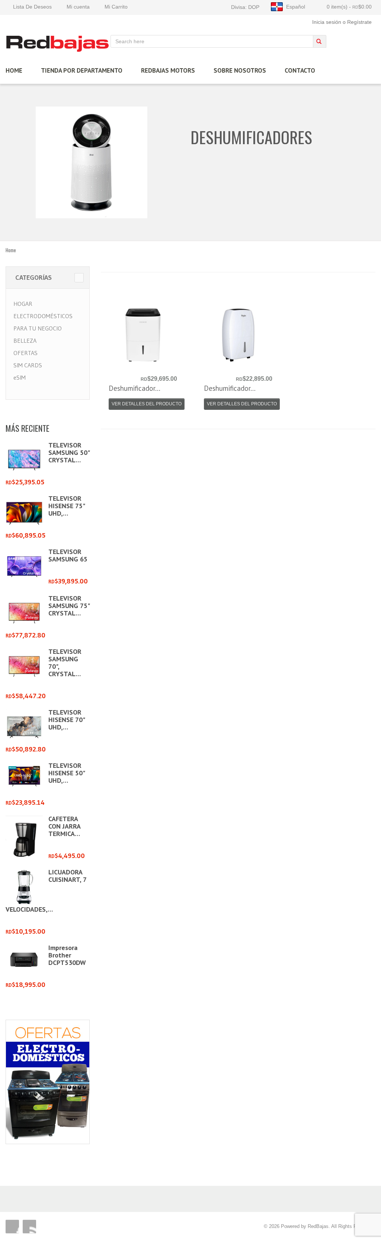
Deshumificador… (134, 388)
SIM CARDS (27, 365)
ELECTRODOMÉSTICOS (43, 316)
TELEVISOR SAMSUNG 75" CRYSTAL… (68, 605)
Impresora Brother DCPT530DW (67, 955)
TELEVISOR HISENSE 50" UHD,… (66, 773)
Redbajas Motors (168, 70)
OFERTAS (25, 353)
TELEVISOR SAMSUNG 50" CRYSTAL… (68, 452)
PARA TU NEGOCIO (37, 328)
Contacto (300, 70)
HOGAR (22, 303)
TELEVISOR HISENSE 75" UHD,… (66, 505)
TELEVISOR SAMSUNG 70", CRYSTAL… (64, 662)
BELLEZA (24, 340)
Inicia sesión (326, 22)
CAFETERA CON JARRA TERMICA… (64, 826)
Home (11, 250)
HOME (14, 70)
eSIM (19, 377)
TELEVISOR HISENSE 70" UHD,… (66, 719)
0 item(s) (349, 7)
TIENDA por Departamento (81, 70)
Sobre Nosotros (240, 70)
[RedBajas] (58, 43)
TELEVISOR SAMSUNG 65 (67, 555)
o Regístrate (357, 22)
